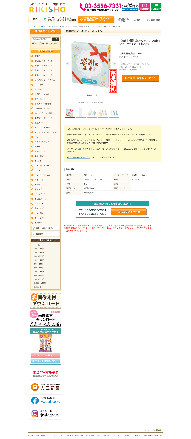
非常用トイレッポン (43, 94)
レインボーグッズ (42, 204)
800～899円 (39, 275)
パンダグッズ (40, 194)
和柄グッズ (39, 208)
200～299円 (39, 252)
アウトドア (39, 180)
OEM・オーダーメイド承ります (62, 19)
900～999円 (39, 279)
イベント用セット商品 (44, 113)
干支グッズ (39, 223)
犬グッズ (38, 184)
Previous (67, 63)
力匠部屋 (106, 435)
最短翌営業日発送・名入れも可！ (97, 19)
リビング (38, 170)
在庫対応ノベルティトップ (48, 26)
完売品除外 (53, 43)
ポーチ (37, 147)
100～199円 (39, 249)
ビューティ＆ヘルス (43, 175)
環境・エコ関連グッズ (44, 127)
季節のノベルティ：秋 (44, 70)
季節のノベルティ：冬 (44, 75)
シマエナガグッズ (42, 85)
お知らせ (116, 435)
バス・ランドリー (42, 166)
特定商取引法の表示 (93, 435)
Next (114, 63)
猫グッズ (38, 189)
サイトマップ (59, 435)
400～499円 (39, 260)
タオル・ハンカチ (42, 151)
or (43, 43)
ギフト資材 (39, 218)
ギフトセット (40, 99)
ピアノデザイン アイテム (45, 80)
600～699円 (39, 268)
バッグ (37, 137)
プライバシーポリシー (74, 435)
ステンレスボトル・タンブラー (47, 132)
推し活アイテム (41, 199)
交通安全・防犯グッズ (44, 118)
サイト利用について (43, 435)
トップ (32, 26)
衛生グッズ (39, 123)
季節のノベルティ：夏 (44, 66)
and (36, 43)
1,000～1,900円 (40, 283)
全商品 (37, 56)
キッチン (65, 26)
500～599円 (39, 264)
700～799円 (39, 272)
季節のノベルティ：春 (44, 61)
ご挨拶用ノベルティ (43, 108)
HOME (30, 435)
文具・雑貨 (39, 156)
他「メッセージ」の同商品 (78, 157)
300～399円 (39, 256)
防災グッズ (39, 89)
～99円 (37, 245)
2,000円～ (38, 287)
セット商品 (39, 213)
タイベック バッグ (42, 142)
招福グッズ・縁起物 (43, 104)
